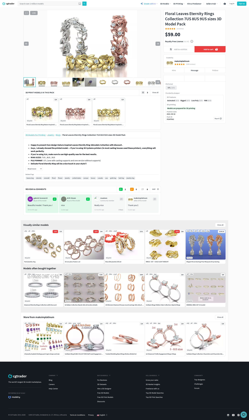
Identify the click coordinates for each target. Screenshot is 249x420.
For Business (102, 380)
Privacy (91, 415)
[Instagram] (239, 415)
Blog (50, 380)
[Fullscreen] (26, 13)
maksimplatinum (181, 61)
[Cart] (225, 4)
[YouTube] (234, 415)
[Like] (174, 78)
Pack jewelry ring (29, 262)
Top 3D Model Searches (155, 393)
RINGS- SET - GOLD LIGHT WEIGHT (157, 262)
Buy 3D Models (102, 375)
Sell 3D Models (151, 375)
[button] (80, 4)
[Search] (84, 4)
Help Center (53, 388)
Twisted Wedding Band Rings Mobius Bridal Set (120, 354)
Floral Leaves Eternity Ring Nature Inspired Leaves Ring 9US (112, 125)
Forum (196, 388)
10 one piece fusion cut (72, 262)
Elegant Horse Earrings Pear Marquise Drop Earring (202, 262)
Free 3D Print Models (105, 397)
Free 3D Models (103, 393)
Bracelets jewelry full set (113, 262)
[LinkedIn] (228, 415)
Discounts (101, 401)
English (101, 415)
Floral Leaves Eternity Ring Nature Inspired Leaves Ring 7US (79, 125)
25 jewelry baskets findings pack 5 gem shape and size (42, 354)
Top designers (199, 379)
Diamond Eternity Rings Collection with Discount (40, 305)
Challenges (198, 384)
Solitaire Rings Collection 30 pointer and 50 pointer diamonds (206, 354)
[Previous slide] (26, 44)
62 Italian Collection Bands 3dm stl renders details (81, 305)
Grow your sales (152, 380)
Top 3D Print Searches (154, 397)
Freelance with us (152, 388)
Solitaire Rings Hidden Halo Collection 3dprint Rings (163, 305)
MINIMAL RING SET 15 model (195, 305)
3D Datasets (101, 384)
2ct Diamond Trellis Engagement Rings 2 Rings (161, 354)
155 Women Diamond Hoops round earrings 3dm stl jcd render (125, 305)
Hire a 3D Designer (104, 388)
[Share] (215, 78)
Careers (52, 384)
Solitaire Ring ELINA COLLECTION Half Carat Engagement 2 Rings (86, 354)
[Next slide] (157, 44)
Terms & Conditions (77, 415)
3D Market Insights (153, 384)
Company (52, 375)
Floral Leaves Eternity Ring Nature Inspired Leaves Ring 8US (45, 125)
